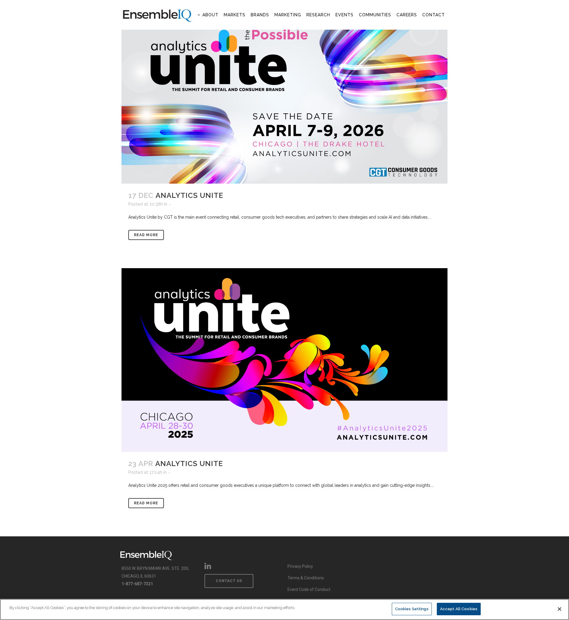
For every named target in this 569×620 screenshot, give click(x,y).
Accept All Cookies (458, 609)
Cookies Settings (412, 609)
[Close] (559, 609)
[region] (284, 609)
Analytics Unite (189, 195)
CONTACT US (229, 581)
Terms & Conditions (305, 578)
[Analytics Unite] (284, 92)
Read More (146, 235)
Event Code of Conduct (308, 589)
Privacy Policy (300, 566)
